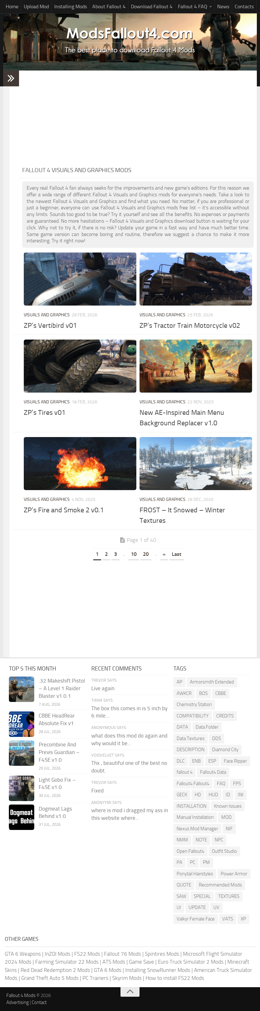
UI (179, 907)
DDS (216, 738)
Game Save (141, 962)
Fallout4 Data (213, 772)
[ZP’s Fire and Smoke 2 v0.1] (80, 463)
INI (241, 795)
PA (179, 862)
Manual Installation (195, 817)
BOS (203, 693)
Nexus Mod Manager (197, 829)
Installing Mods (70, 6)
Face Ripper (235, 761)
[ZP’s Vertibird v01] (80, 279)
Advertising (17, 1002)
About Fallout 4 (109, 6)
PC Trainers (95, 978)
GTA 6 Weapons (23, 954)
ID (228, 795)
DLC (181, 761)
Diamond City (225, 749)
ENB (196, 761)
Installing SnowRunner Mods (157, 970)
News (223, 6)
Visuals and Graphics (47, 315)
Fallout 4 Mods (21, 995)
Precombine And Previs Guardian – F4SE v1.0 (59, 752)
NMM (182, 840)
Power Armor (234, 874)
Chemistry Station (194, 704)
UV (216, 907)
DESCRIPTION (191, 749)
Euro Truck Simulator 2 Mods (191, 962)
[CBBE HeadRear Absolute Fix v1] (21, 724)
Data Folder (207, 727)
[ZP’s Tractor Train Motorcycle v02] (196, 279)
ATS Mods (113, 962)
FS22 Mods (87, 954)
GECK (182, 795)
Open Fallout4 (190, 851)
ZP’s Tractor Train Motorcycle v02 (190, 325)
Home (12, 6)
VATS (227, 919)
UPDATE (197, 907)
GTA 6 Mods (107, 970)
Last (176, 554)
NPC (219, 840)
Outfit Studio (224, 851)
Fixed (97, 790)
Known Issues (228, 806)
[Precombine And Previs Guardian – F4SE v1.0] (21, 753)
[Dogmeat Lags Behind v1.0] (21, 817)
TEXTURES (228, 896)
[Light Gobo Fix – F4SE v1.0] (21, 788)
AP (179, 682)
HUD (213, 795)
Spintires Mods (162, 954)
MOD (226, 817)
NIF (229, 829)
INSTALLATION (191, 806)
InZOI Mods (57, 954)
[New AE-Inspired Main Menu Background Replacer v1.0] (196, 366)
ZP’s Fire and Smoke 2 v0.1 (64, 510)
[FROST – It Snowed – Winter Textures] (196, 463)
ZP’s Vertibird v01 (50, 325)
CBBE (220, 693)
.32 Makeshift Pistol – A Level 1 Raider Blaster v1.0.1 (62, 688)
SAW (181, 896)
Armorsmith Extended (212, 682)
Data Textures (191, 738)
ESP (212, 761)
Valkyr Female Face (196, 919)
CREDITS (225, 716)
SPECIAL (202, 896)
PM (206, 862)
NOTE (201, 840)
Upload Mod (36, 6)
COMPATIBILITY (193, 716)
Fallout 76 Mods (122, 954)
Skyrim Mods (127, 978)
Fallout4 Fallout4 (193, 783)
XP (243, 919)
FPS (237, 783)
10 (134, 554)
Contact (39, 1002)
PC (192, 862)
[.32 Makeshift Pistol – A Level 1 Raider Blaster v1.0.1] (21, 689)
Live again (102, 688)
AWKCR (184, 693)
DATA (182, 727)
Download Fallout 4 (151, 6)
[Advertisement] (138, 118)
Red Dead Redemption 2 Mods (55, 970)
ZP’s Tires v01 (44, 412)
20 (146, 554)
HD (198, 795)
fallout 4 (184, 772)
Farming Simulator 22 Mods (67, 962)
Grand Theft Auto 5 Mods (50, 978)
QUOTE (184, 885)
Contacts (244, 6)
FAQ (221, 783)
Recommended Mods (220, 885)
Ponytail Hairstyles (195, 874)
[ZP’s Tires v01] (80, 366)
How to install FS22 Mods (175, 978)
